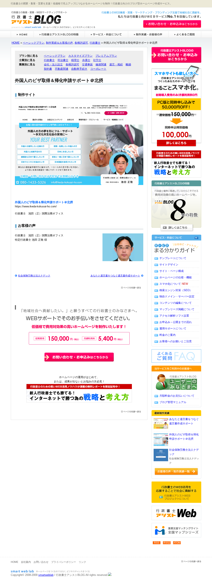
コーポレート (98, 68)
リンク (82, 562)
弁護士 (86, 60)
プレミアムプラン (106, 55)
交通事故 (87, 64)
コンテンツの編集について (175, 302)
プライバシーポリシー (63, 562)
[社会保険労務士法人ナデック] (161, 455)
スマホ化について (173, 283)
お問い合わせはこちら (155, 20)
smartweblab (45, 574)
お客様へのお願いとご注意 (175, 341)
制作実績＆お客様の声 (59, 42)
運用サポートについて (172, 328)
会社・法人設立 (53, 64)
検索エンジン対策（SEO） (175, 290)
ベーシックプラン (33, 42)
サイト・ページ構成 (171, 271)
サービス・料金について (106, 34)
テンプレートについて (172, 258)
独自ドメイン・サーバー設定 (176, 296)
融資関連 (101, 64)
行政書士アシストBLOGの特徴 (59, 34)
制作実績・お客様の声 (148, 34)
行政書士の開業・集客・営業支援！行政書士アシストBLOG (46, 18)
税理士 (75, 60)
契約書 (48, 68)
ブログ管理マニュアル (172, 402)
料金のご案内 (167, 334)
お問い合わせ (41, 562)
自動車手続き (79, 68)
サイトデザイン (168, 264)
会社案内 (26, 562)
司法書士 (63, 60)
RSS (156, 543)
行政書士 (95, 42)
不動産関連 (61, 68)
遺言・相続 (116, 64)
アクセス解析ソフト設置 (174, 315)
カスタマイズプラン (80, 55)
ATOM (176, 543)
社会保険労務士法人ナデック (34, 275)
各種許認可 (81, 42)
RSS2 (167, 543)
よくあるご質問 (184, 34)
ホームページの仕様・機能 (175, 277)
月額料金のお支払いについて (176, 395)
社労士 (97, 60)
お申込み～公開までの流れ (175, 322)
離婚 (128, 64)
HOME (22, 34)
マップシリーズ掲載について (176, 309)
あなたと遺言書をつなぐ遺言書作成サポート (115, 275)
